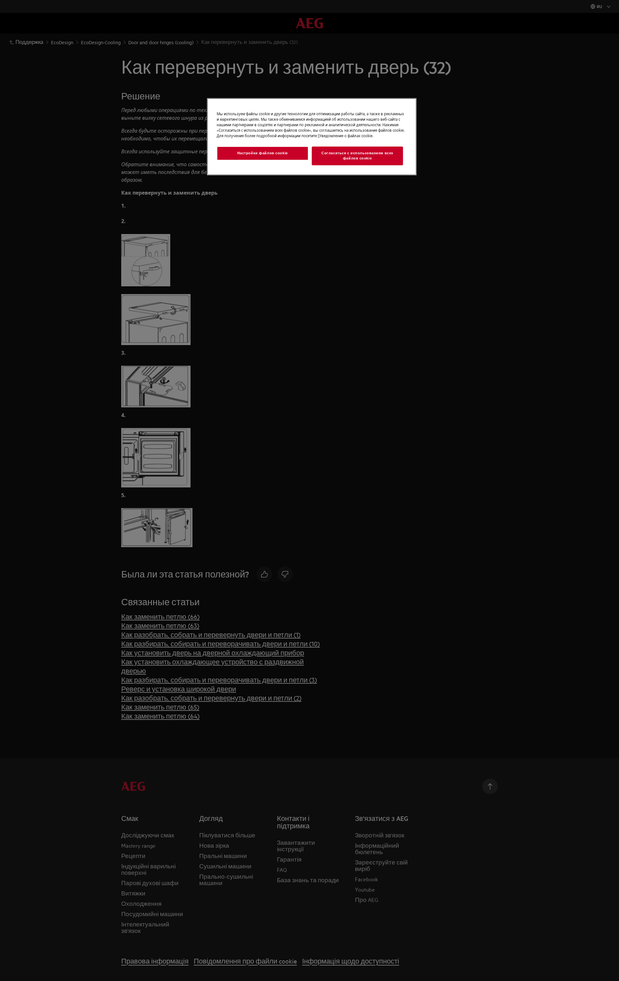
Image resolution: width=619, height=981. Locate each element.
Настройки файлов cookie (262, 153)
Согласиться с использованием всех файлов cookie (357, 155)
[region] (312, 136)
